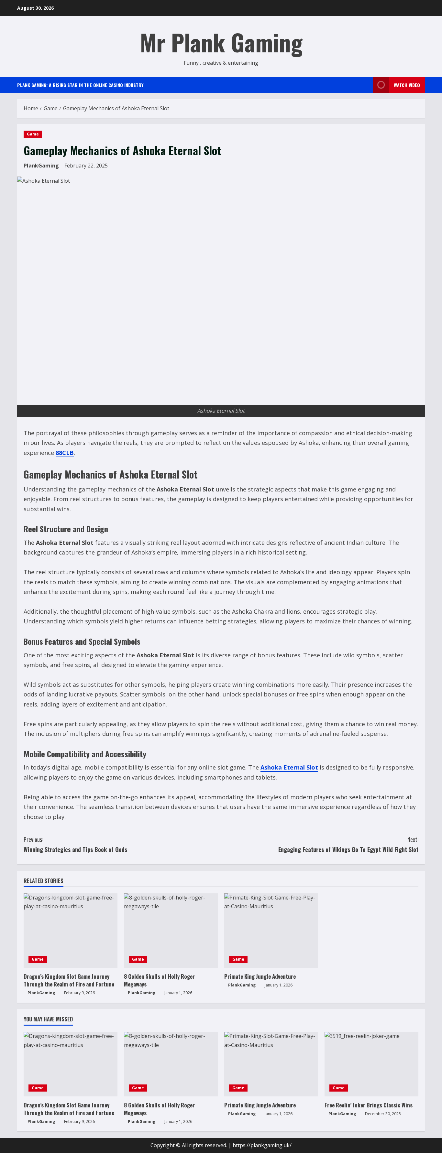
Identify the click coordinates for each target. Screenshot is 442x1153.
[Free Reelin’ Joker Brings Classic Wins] (371, 1064)
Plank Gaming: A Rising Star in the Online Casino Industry (80, 84)
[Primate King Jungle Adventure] (271, 930)
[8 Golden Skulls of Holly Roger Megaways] (171, 930)
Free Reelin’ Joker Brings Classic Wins (369, 1105)
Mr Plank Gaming (221, 42)
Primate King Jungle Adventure (260, 976)
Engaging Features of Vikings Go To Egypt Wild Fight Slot (348, 844)
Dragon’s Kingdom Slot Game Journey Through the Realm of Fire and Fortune (69, 980)
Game (33, 134)
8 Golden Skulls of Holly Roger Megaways (159, 980)
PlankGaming (41, 165)
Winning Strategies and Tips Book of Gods (75, 844)
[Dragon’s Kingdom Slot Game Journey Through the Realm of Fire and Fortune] (70, 930)
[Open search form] (366, 85)
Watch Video (407, 84)
